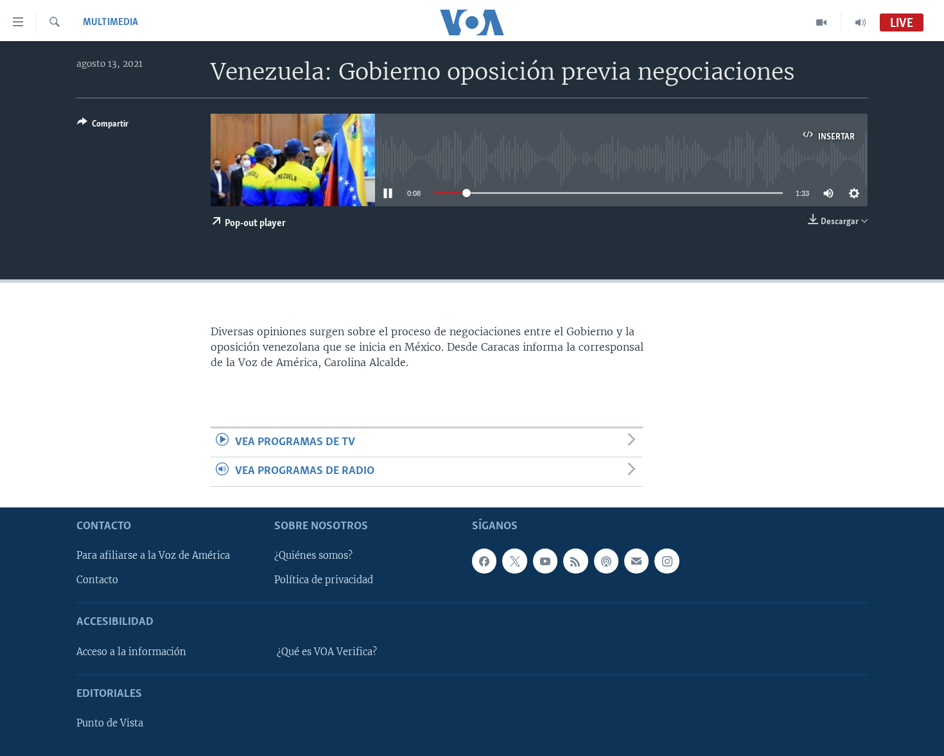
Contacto (97, 580)
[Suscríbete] (636, 561)
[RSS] (575, 561)
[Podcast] (606, 561)
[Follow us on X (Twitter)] (514, 561)
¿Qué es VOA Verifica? (327, 651)
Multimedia (110, 22)
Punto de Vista (109, 723)
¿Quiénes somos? (313, 555)
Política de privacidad (323, 580)
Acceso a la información (131, 651)
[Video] (821, 22)
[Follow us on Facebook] (484, 561)
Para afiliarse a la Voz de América (153, 555)
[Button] (102, 126)
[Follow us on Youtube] (545, 561)
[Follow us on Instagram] (666, 561)
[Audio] (860, 22)
